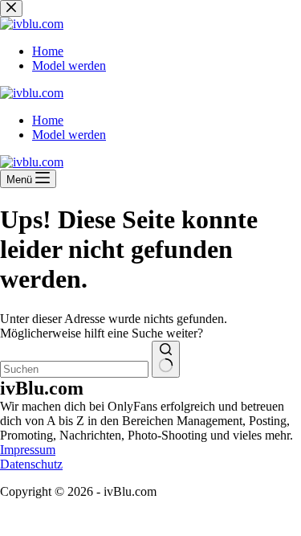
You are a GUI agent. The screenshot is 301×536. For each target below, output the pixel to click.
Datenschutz (31, 464)
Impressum (27, 449)
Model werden (69, 134)
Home (47, 120)
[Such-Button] (166, 359)
